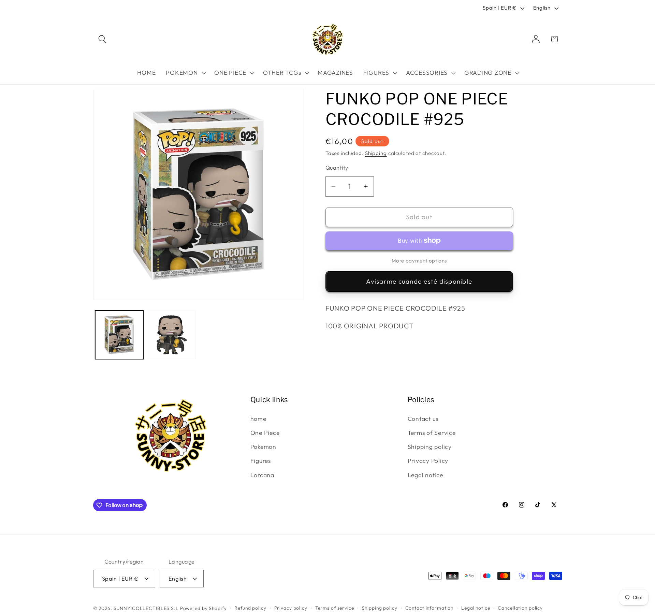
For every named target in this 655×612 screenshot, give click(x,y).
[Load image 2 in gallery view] (172, 335)
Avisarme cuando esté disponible (419, 281)
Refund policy (250, 608)
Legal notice (425, 475)
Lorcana (262, 475)
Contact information (429, 608)
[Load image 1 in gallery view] (119, 335)
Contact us (423, 418)
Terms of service (334, 608)
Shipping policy (430, 447)
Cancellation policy (520, 608)
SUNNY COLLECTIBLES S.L (146, 608)
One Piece (265, 433)
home (258, 418)
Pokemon (263, 447)
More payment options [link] (419, 260)
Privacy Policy (428, 461)
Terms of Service (432, 433)
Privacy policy (290, 608)
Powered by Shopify (203, 608)
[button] (102, 39)
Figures (260, 461)
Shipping (376, 153)
